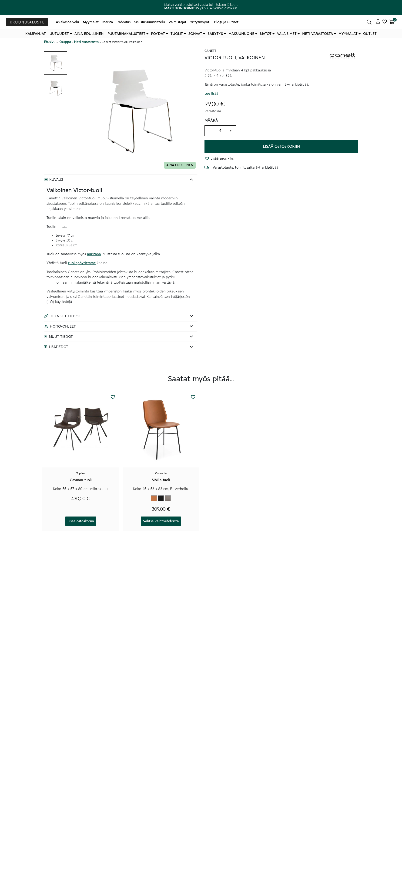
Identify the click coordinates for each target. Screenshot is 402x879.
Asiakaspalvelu (67, 22)
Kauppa (65, 42)
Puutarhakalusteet (126, 34)
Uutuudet (59, 34)
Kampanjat (35, 34)
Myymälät (91, 22)
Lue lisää (211, 93)
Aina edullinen (89, 34)
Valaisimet (287, 34)
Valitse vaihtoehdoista (161, 521)
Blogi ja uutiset (226, 22)
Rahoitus (124, 22)
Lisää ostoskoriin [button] (80, 521)
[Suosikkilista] (384, 22)
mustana (94, 254)
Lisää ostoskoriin (281, 146)
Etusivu (50, 42)
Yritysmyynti (200, 22)
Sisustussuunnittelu (149, 22)
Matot (265, 34)
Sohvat (195, 34)
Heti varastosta (317, 34)
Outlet (370, 34)
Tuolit (177, 34)
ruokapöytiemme (82, 263)
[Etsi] (369, 22)
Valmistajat (177, 22)
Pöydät (158, 34)
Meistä (107, 22)
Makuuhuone (241, 34)
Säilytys (215, 34)
